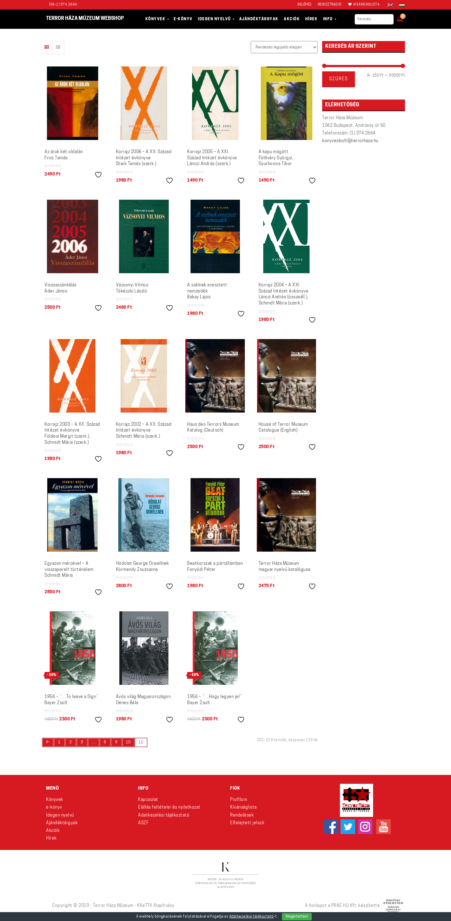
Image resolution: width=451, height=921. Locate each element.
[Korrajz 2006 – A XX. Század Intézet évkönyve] (144, 103)
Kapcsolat (148, 800)
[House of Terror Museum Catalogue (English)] (286, 376)
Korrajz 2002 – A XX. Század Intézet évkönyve (144, 430)
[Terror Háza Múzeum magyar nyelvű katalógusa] (286, 515)
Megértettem (297, 917)
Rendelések (242, 815)
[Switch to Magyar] (400, 5)
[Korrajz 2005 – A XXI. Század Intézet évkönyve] (215, 103)
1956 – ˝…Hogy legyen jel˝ (214, 700)
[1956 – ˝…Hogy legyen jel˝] (215, 648)
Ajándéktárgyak (62, 823)
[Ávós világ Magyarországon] (143, 648)
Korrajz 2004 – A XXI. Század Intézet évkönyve (284, 294)
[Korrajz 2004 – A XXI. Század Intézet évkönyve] (286, 236)
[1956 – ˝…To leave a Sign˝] (72, 648)
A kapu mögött (276, 158)
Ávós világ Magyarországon (143, 700)
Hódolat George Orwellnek (142, 566)
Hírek (51, 838)
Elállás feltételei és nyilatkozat (169, 807)
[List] (58, 47)
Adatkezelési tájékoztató (163, 815)
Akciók (53, 831)
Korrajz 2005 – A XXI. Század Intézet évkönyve (212, 158)
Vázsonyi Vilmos (132, 288)
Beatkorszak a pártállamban (215, 566)
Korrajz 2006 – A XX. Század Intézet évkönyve (144, 158)
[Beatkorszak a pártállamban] (215, 515)
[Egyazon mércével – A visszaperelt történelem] (72, 515)
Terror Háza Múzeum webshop (85, 18)
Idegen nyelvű (60, 815)
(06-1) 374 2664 (63, 4)
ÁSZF (143, 823)
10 (128, 742)
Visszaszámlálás (60, 288)
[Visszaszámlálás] (72, 236)
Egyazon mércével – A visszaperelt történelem (69, 569)
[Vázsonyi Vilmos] (144, 236)
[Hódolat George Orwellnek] (143, 515)
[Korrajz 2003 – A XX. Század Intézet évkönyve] (72, 376)
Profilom (238, 800)
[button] (404, 17)
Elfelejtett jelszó (247, 823)
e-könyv (54, 807)
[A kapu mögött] (286, 103)
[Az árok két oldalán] (72, 103)
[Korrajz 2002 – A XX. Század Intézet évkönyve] (144, 376)
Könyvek (54, 800)
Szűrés (338, 79)
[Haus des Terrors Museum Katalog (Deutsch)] (215, 376)
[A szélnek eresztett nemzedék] (215, 236)
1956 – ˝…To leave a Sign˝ (71, 700)
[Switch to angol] (390, 5)
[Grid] (47, 47)
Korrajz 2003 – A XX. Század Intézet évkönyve (72, 433)
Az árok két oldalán (63, 155)
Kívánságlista (243, 807)
